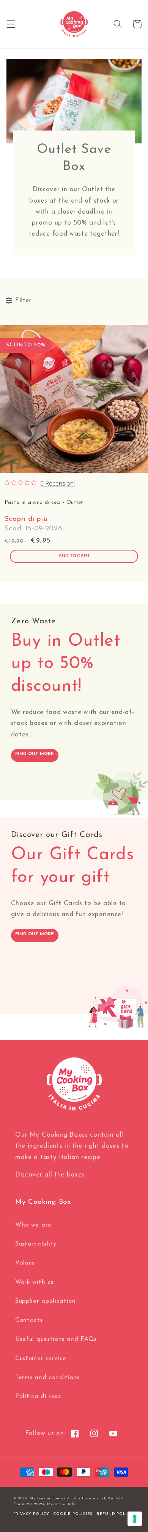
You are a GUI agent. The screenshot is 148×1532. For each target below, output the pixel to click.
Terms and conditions (47, 1378)
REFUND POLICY (115, 1514)
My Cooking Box (45, 1498)
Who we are (33, 1225)
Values (25, 1263)
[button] (10, 24)
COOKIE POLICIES (73, 1514)
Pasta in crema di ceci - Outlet (44, 502)
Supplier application (45, 1301)
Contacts (29, 1320)
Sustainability (36, 1244)
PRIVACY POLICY (31, 1514)
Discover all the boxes (50, 1175)
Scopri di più (26, 519)
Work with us (34, 1282)
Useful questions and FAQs (55, 1339)
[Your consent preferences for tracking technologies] (135, 1519)
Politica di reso (38, 1397)
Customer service (40, 1359)
